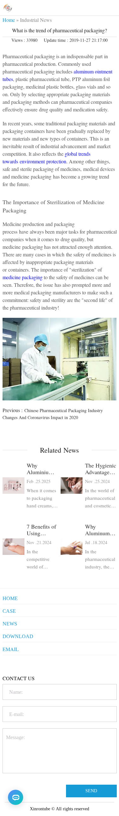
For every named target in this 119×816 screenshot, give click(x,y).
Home (9, 19)
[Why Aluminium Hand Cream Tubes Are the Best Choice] (13, 485)
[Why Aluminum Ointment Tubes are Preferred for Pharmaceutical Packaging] (72, 546)
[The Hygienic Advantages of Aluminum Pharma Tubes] (72, 485)
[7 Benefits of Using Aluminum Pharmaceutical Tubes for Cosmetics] (13, 546)
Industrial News (36, 19)
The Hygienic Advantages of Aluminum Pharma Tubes (100, 468)
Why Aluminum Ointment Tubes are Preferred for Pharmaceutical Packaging (101, 530)
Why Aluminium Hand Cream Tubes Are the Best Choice (41, 468)
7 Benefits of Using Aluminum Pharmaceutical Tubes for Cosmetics (42, 530)
